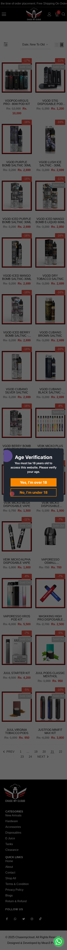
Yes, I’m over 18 (33, 482)
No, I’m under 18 (34, 492)
